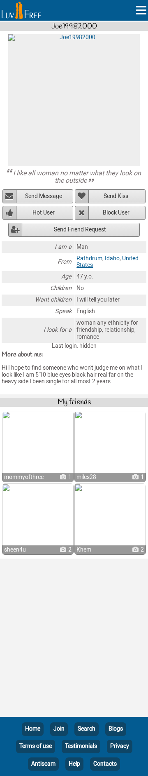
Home (32, 728)
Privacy (119, 746)
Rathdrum (89, 258)
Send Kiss (116, 196)
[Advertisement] (74, 639)
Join (59, 728)
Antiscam (43, 763)
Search (86, 728)
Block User (116, 212)
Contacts (105, 763)
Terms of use (35, 746)
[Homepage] (21, 10)
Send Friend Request (80, 229)
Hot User (43, 212)
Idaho (112, 258)
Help (74, 763)
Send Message (43, 196)
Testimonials (81, 746)
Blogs (116, 728)
